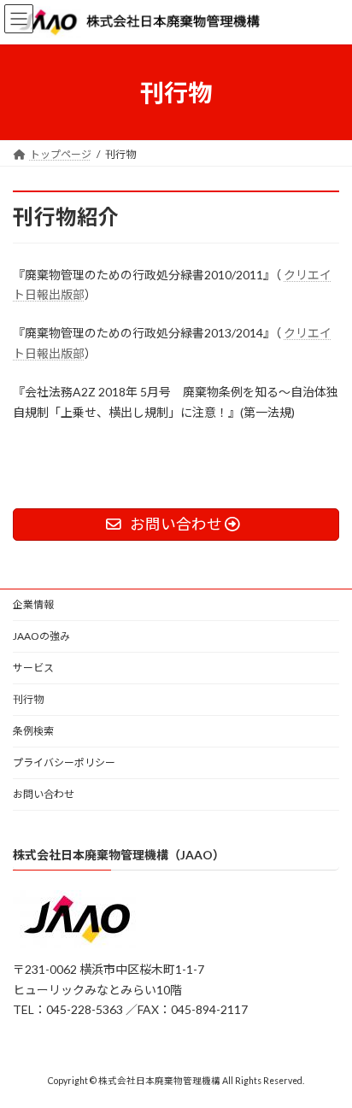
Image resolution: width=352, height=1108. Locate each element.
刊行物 (28, 699)
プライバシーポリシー (64, 762)
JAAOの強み (41, 636)
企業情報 (33, 604)
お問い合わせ (43, 794)
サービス (33, 667)
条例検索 (33, 730)
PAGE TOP (327, 1056)
